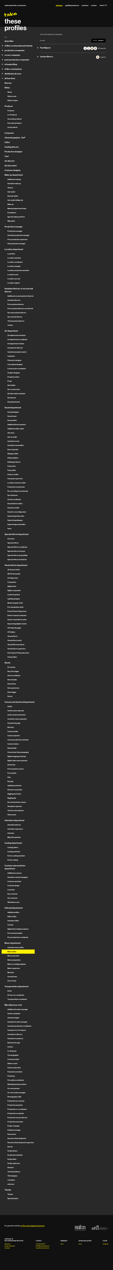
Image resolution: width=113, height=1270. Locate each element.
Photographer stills (14, 1097)
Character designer (14, 360)
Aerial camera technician (16, 715)
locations (85, 5)
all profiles (9, 41)
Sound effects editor (15, 504)
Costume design (13, 886)
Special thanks (12, 1198)
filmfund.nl (7, 1244)
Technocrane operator (15, 810)
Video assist (11, 815)
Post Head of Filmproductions (18, 653)
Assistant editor (13, 921)
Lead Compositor (13, 595)
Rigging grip (11, 798)
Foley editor (11, 470)
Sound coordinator (14, 499)
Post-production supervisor (17, 239)
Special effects (13, 543)
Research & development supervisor (20, 1143)
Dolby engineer (13, 458)
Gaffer (9, 706)
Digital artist (11, 586)
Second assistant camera (16, 802)
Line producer (12, 127)
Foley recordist (13, 474)
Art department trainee (15, 344)
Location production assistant (18, 270)
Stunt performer (13, 688)
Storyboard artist (13, 402)
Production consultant (15, 1113)
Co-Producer (12, 115)
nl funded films (11, 64)
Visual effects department (16, 565)
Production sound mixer (16, 487)
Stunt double (12, 680)
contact (94, 5)
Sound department (13, 407)
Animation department (14, 820)
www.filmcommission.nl (42, 1248)
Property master (13, 377)
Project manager (13, 1126)
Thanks (8, 1190)
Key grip (10, 781)
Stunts (7, 663)
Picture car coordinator (15, 995)
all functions (10, 78)
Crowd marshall (13, 1059)
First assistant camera (15, 769)
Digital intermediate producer (18, 929)
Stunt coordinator (13, 675)
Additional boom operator (16, 424)
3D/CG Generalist (13, 574)
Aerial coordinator (14, 1014)
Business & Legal (13, 1043)
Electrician (11, 765)
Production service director (17, 1118)
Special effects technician (17, 559)
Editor (7, 142)
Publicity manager (14, 1130)
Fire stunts (11, 667)
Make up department (14, 175)
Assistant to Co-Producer (16, 1030)
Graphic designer (13, 373)
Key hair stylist (12, 196)
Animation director (14, 825)
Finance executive (14, 1068)
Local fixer (11, 254)
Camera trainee (13, 744)
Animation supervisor (15, 829)
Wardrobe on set (13, 902)
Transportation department (16, 986)
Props (9, 381)
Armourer (11, 539)
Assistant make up (14, 183)
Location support (13, 283)
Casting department (13, 843)
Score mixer (11, 981)
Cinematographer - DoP (15, 137)
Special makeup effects (16, 217)
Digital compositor (14, 590)
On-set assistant (13, 1088)
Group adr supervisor (15, 479)
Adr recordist (12, 437)
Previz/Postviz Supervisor (17, 611)
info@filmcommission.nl (42, 1246)
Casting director (12, 147)
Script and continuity (15, 1155)
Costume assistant (14, 881)
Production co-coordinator (17, 1109)
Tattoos (10, 188)
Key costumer (12, 894)
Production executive (15, 1122)
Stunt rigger (11, 692)
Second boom (12, 495)
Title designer (12, 1176)
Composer (9, 133)
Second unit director (15, 317)
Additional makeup (14, 179)
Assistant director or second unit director (19, 290)
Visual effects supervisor (16, 649)
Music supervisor (13, 968)
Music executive (13, 956)
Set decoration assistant (16, 394)
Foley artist (11, 466)
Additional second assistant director (20, 296)
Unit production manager (16, 244)
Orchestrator (12, 977)
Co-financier (12, 1051)
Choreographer (13, 1055)
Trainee (10, 325)
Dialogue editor (13, 454)
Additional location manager (17, 1009)
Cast (7, 156)
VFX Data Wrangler (14, 628)
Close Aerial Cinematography (18, 752)
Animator (10, 833)
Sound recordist (13, 508)
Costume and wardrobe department (15, 867)
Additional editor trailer (15, 429)
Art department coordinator (17, 339)
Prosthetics (11, 213)
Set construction (13, 389)
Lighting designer (13, 599)
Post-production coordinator (18, 937)
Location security (13, 279)
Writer (7, 88)
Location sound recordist (16, 483)
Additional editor (13, 912)
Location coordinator (15, 262)
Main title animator (14, 837)
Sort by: (95, 40)
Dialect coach (12, 1063)
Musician (10, 972)
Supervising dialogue (15, 520)
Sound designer (13, 412)
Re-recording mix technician (17, 491)
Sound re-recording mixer (16, 512)
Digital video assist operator (17, 761)
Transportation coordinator (17, 999)
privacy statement (10, 1246)
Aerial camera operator (15, 711)
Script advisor (12, 1151)
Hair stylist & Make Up (15, 200)
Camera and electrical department (19, 702)
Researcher (11, 1134)
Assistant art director (15, 348)
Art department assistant (16, 335)
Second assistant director (16, 313)
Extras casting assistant (16, 856)
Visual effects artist (14, 640)
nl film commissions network (33, 1226)
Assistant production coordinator (19, 1026)
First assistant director (15, 304)
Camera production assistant (17, 740)
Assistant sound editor (15, 445)
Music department (13, 943)
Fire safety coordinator (15, 1080)
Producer (9, 106)
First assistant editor (15, 933)
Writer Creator (12, 100)
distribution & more (13, 74)
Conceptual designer (15, 364)
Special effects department (17, 534)
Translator (11, 1180)
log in (62, 1244)
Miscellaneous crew (13, 1005)
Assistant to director (15, 1034)
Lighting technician (14, 785)
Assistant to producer (15, 1038)
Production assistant (15, 1105)
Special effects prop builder (17, 555)
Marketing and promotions (16, 1084)
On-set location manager (16, 1093)
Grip (9, 777)
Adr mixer (11, 433)
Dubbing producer (14, 462)
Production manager (14, 227)
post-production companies (17, 60)
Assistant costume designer (17, 877)
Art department (11, 331)
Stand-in (10, 1167)
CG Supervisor (12, 578)
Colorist (10, 925)
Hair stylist (11, 192)
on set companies (12, 55)
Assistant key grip (13, 723)
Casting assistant (13, 852)
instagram (105, 1244)
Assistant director (14, 300)
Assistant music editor (15, 947)
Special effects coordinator (17, 547)
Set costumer (12, 898)
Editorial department (14, 908)
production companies (14, 50)
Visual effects (12, 636)
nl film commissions (13, 69)
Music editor (12, 952)
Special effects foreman (16, 551)
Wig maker (11, 221)
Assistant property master (17, 352)
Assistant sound (13, 441)
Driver (9, 991)
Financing (11, 1076)
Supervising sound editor (16, 524)
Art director (10, 161)
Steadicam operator (14, 806)
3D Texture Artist (13, 570)
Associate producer (14, 119)
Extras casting (12, 860)
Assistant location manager (17, 1022)
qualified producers (72, 5)
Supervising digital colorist (17, 624)
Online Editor (12, 657)
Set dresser (11, 398)
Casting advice (12, 847)
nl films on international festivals (18, 46)
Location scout (12, 275)
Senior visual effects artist (17, 620)
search (102, 5)
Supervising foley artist (15, 516)
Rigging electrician (14, 794)
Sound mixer (12, 416)
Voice (9, 529)
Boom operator (13, 449)
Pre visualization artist (15, 607)
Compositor (11, 582)
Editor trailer (11, 916)
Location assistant (14, 258)
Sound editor (12, 420)
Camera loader (12, 731)
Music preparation (14, 960)
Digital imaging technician (16, 756)
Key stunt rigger (13, 671)
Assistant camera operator (17, 719)
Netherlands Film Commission (15, 5)
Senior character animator (16, 615)
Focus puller (11, 773)
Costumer (11, 890)
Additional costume (14, 873)
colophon (7, 1248)
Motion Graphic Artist (15, 603)
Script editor (12, 1159)
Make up (10, 204)
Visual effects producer (16, 645)
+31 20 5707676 (40, 1244)
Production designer (13, 151)
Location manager (14, 266)
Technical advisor (13, 1172)
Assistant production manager (18, 235)
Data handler (12, 748)
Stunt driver (11, 684)
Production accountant (15, 1101)
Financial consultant (15, 1072)
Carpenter (11, 356)
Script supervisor (13, 1163)
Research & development (16, 1138)
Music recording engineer (16, 964)
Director (8, 83)
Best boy (10, 727)
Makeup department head (16, 208)
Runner (10, 1147)
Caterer (10, 1047)
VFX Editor (11, 632)
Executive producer (14, 123)
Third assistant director (16, 321)
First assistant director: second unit (20, 308)
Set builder (11, 385)
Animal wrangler (13, 1018)
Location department (14, 249)
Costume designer (13, 170)
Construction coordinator (16, 369)
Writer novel (11, 96)
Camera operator (13, 736)
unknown (10, 1184)
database (59, 5)
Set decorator (11, 165)
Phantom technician (14, 790)
